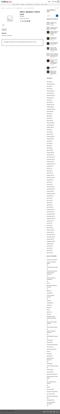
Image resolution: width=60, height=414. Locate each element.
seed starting (49, 371)
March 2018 (49, 150)
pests (48, 351)
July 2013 (49, 245)
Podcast (48, 353)
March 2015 (49, 207)
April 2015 (49, 204)
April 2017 (49, 170)
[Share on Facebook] (21, 21)
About (17, 4)
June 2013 (49, 248)
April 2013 (49, 250)
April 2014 (49, 225)
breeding (48, 293)
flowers (48, 307)
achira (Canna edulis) (51, 259)
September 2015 (50, 193)
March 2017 (49, 173)
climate (48, 300)
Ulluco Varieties (29, 8)
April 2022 (49, 88)
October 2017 (49, 161)
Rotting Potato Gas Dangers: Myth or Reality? (54, 32)
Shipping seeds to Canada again (54, 28)
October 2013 (49, 239)
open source (49, 346)
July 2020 (49, 113)
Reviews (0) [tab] (4, 30)
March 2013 (49, 252)
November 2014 (50, 216)
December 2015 (50, 188)
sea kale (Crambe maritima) (52, 365)
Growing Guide (29, 4)
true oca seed (49, 389)
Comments (52, 51)
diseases (49, 305)
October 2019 (49, 127)
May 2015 (49, 202)
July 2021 (49, 100)
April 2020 (49, 118)
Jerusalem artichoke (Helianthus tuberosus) (51, 317)
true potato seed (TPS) (51, 391)
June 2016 (49, 184)
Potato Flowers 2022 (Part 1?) (53, 38)
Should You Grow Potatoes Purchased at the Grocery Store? (54, 61)
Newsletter (49, 342)
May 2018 (49, 145)
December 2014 (50, 214)
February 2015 (50, 209)
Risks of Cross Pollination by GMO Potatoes (53, 72)
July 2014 (49, 223)
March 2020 (49, 120)
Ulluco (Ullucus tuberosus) (14, 8)
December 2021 (50, 95)
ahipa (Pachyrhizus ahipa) (52, 267)
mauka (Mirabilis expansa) (52, 336)
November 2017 (50, 159)
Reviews (48, 363)
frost (48, 309)
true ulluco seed (50, 393)
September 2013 (50, 241)
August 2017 (49, 166)
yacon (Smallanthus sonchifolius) (51, 403)
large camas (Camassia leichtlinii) (52, 322)
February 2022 (50, 90)
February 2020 (50, 122)
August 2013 (49, 243)
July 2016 (49, 182)
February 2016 (50, 186)
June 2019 (49, 132)
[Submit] (57, 16)
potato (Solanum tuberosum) (50, 359)
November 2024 (50, 84)
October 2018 (49, 138)
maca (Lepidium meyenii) (52, 327)
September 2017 (50, 163)
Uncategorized (50, 400)
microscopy (49, 340)
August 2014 (49, 220)
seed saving (49, 369)
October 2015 (49, 191)
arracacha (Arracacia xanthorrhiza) (51, 278)
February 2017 (50, 175)
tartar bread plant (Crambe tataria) (52, 377)
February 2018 (50, 152)
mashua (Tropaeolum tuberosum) (51, 331)
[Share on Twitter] (23, 21)
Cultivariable (49, 302)
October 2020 (49, 106)
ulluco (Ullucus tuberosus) (52, 396)
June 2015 (49, 200)
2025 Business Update (53, 23)
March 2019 (49, 134)
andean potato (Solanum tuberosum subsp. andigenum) (52, 273)
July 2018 (49, 141)
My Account (37, 4)
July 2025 (49, 81)
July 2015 (49, 198)
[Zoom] (3, 25)
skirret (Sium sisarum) (51, 374)
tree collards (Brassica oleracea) (51, 382)
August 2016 (49, 179)
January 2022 (49, 93)
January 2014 (49, 232)
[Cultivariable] (7, 1)
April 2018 (49, 147)
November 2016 (50, 177)
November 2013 (50, 236)
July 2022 (49, 86)
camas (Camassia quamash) (50, 296)
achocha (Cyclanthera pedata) (51, 262)
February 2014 (50, 230)
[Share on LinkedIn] (29, 21)
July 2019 (49, 129)
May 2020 (49, 116)
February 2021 (50, 104)
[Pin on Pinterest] (27, 21)
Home (14, 4)
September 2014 (50, 218)
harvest (48, 314)
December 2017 (50, 157)
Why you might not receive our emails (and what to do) (54, 55)
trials (48, 387)
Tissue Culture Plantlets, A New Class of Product (53, 48)
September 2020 (50, 109)
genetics (48, 312)
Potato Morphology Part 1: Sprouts (54, 43)
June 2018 (49, 143)
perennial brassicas (51, 349)
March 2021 (49, 102)
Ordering (22, 4)
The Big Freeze (53, 67)
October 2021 (49, 97)
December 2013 (50, 234)
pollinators (49, 356)
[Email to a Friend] (25, 21)
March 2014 (49, 227)
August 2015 (49, 195)
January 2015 (49, 211)
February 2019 (50, 136)
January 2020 (49, 125)
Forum (45, 4)
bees (48, 283)
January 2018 (49, 154)
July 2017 (49, 168)
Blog (42, 4)
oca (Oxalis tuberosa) (51, 344)
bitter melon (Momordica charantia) (52, 286)
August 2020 (49, 111)
